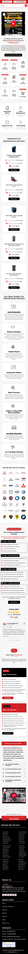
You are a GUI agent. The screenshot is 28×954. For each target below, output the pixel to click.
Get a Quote (14, 819)
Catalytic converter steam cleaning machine (14, 156)
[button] (26, 5)
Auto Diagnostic (14, 312)
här (2, 809)
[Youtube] (15, 895)
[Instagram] (6, 895)
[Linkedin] (8, 895)
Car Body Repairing (14, 433)
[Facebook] (3, 895)
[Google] (13, 895)
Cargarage (5, 952)
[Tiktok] (11, 895)
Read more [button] (6, 636)
